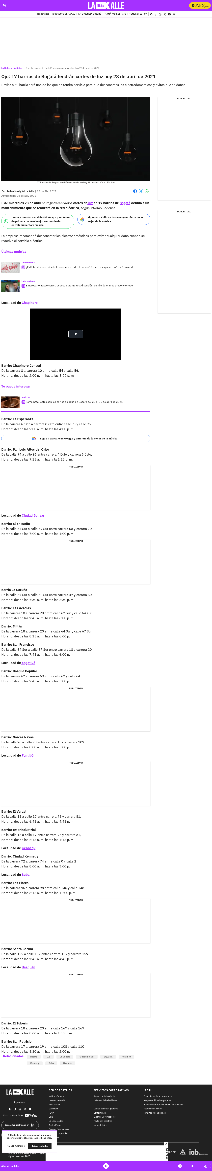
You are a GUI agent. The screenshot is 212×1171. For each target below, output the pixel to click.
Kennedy (28, 848)
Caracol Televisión (57, 1100)
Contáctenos (100, 1113)
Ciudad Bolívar (33, 515)
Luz (48, 1056)
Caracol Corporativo (58, 1133)
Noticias (17, 68)
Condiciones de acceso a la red (158, 1096)
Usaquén (28, 967)
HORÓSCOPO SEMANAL (63, 14)
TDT (95, 1105)
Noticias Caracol (56, 1096)
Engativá (28, 663)
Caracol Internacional (59, 1129)
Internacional (28, 262)
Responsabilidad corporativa (157, 1100)
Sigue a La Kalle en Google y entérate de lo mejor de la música (78, 438)
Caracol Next (55, 1137)
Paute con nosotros (103, 1121)
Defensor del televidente (105, 1100)
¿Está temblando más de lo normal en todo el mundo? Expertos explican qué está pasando (80, 267)
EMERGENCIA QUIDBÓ (89, 14)
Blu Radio (53, 1109)
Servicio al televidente (104, 1096)
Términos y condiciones (155, 1113)
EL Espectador (56, 1121)
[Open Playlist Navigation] (210, 1166)
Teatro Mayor (55, 1125)
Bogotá (125, 203)
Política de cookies (153, 1109)
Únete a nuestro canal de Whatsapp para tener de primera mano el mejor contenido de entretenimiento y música (40, 221)
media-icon (106, 1166)
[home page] (106, 5)
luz (90, 203)
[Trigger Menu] (4, 5)
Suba (25, 874)
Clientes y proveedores (104, 1117)
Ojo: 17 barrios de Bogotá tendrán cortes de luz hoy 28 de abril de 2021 (62, 68)
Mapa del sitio (100, 1125)
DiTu (51, 1117)
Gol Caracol (54, 1105)
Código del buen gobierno (106, 1109)
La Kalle (5, 68)
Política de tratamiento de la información (163, 1105)
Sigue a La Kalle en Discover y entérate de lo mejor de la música (115, 219)
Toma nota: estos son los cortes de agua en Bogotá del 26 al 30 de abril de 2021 (74, 401)
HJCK (51, 1113)
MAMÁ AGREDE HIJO (115, 14)
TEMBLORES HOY (138, 14)
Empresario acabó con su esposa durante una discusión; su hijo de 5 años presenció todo (79, 285)
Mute (180, 1166)
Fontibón (28, 755)
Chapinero (29, 302)
